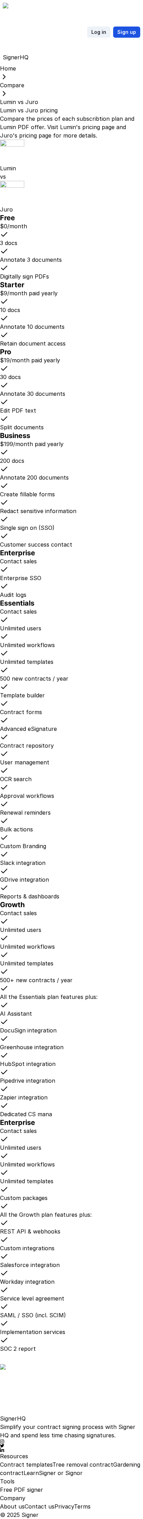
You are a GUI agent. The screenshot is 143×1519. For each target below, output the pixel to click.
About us (12, 1506)
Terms (82, 1506)
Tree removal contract (82, 1464)
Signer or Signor (61, 1472)
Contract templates (26, 1464)
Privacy (64, 1506)
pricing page (98, 127)
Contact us (39, 1506)
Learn (31, 1472)
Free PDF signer (21, 1489)
